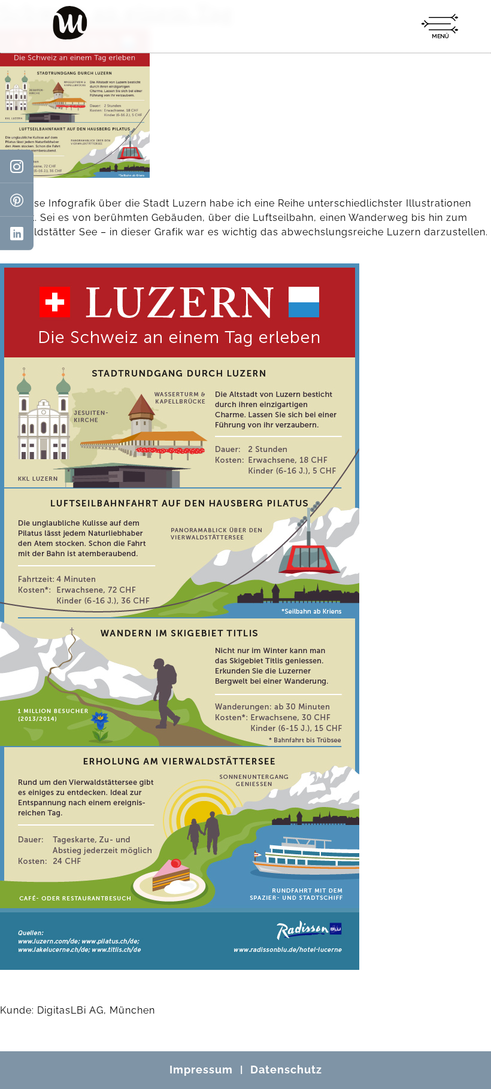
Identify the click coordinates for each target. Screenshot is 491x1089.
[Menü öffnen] (439, 26)
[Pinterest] (17, 200)
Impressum (201, 1069)
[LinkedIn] (17, 233)
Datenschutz (286, 1069)
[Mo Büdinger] (70, 23)
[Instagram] (17, 166)
